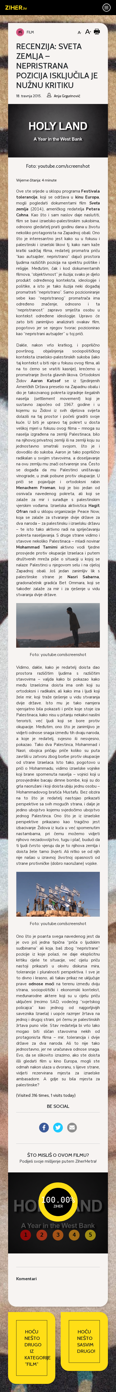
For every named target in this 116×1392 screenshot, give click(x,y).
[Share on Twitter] (58, 1131)
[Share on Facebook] (44, 1131)
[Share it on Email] (72, 1131)
